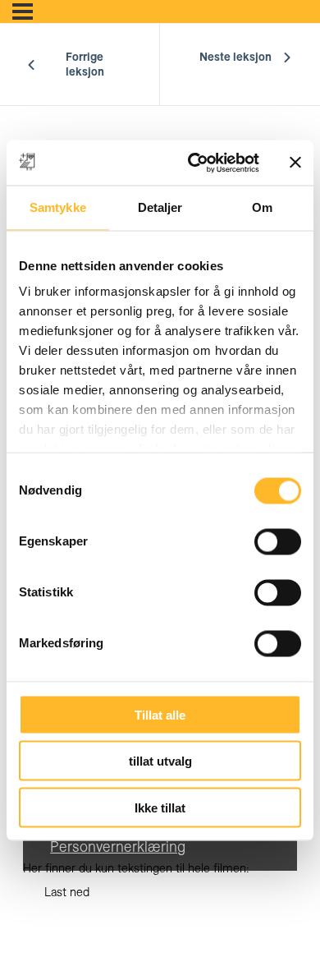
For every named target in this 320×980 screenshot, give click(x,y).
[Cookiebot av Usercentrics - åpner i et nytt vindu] (194, 162)
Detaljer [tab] (160, 207)
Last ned (66, 892)
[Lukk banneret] (295, 162)
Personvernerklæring (117, 846)
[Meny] (22, 11)
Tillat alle (160, 714)
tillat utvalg (160, 761)
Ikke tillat (160, 807)
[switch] (277, 541)
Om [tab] (262, 207)
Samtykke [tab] (58, 207)
